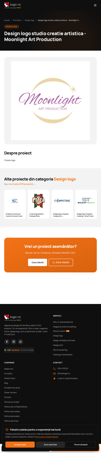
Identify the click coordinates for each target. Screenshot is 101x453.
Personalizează (80, 444)
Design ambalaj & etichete (64, 340)
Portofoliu (17, 20)
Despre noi (8, 369)
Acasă (6, 20)
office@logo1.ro (63, 373)
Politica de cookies (12, 411)
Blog (6, 383)
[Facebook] (6, 341)
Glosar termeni (10, 392)
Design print (58, 345)
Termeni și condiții (11, 402)
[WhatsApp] (20, 341)
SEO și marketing (60, 350)
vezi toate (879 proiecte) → (22, 184)
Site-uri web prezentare (63, 322)
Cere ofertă (37, 262)
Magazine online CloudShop (64, 326)
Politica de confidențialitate (15, 406)
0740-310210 (62, 262)
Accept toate (20, 444)
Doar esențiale (50, 444)
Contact (7, 397)
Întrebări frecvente (12, 387)
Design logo (29, 20)
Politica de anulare (12, 416)
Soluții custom (61, 331)
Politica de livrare (11, 421)
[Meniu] (95, 5)
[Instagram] (13, 341)
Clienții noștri (9, 378)
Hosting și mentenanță (62, 354)
